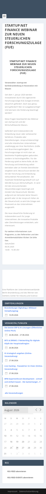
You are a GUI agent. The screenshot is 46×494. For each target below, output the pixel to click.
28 (29, 447)
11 (11, 435)
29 (17, 423)
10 (5, 435)
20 (23, 441)
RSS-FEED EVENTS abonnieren (20, 477)
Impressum (12, 491)
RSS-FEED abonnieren (16, 471)
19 (17, 441)
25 (11, 447)
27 (5, 423)
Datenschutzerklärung (28, 491)
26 (17, 447)
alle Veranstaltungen (14, 393)
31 (29, 423)
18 (11, 441)
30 (23, 423)
